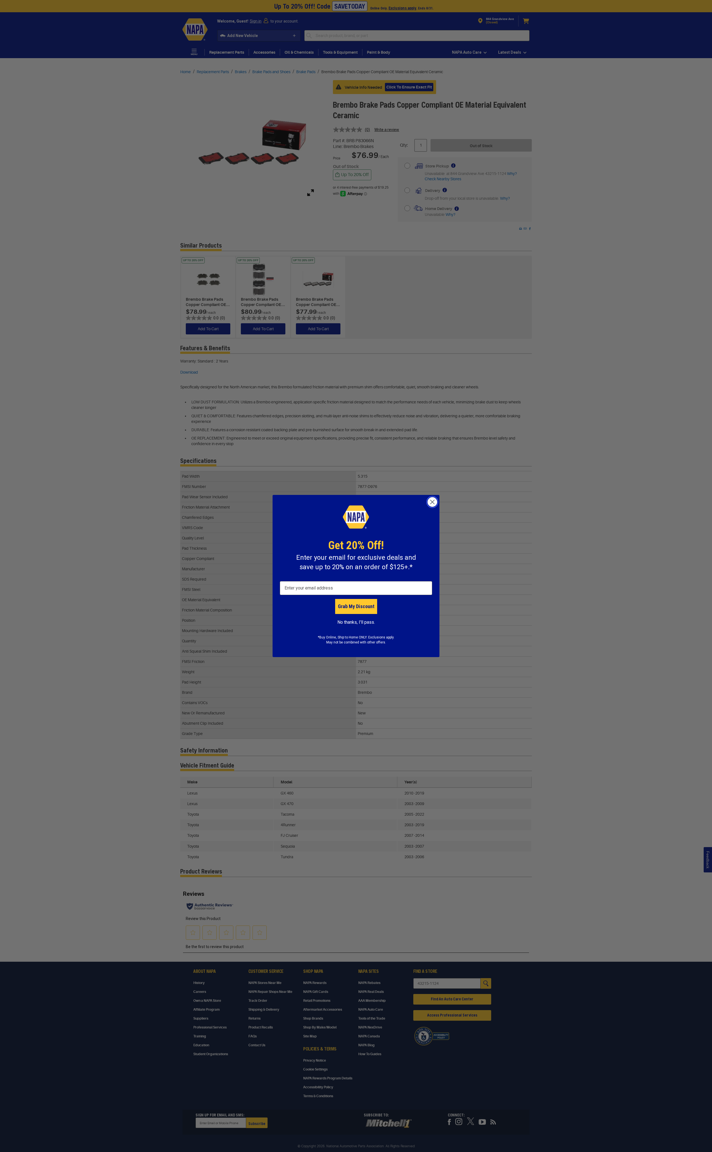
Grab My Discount (356, 606)
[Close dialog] (432, 502)
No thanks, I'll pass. (356, 622)
